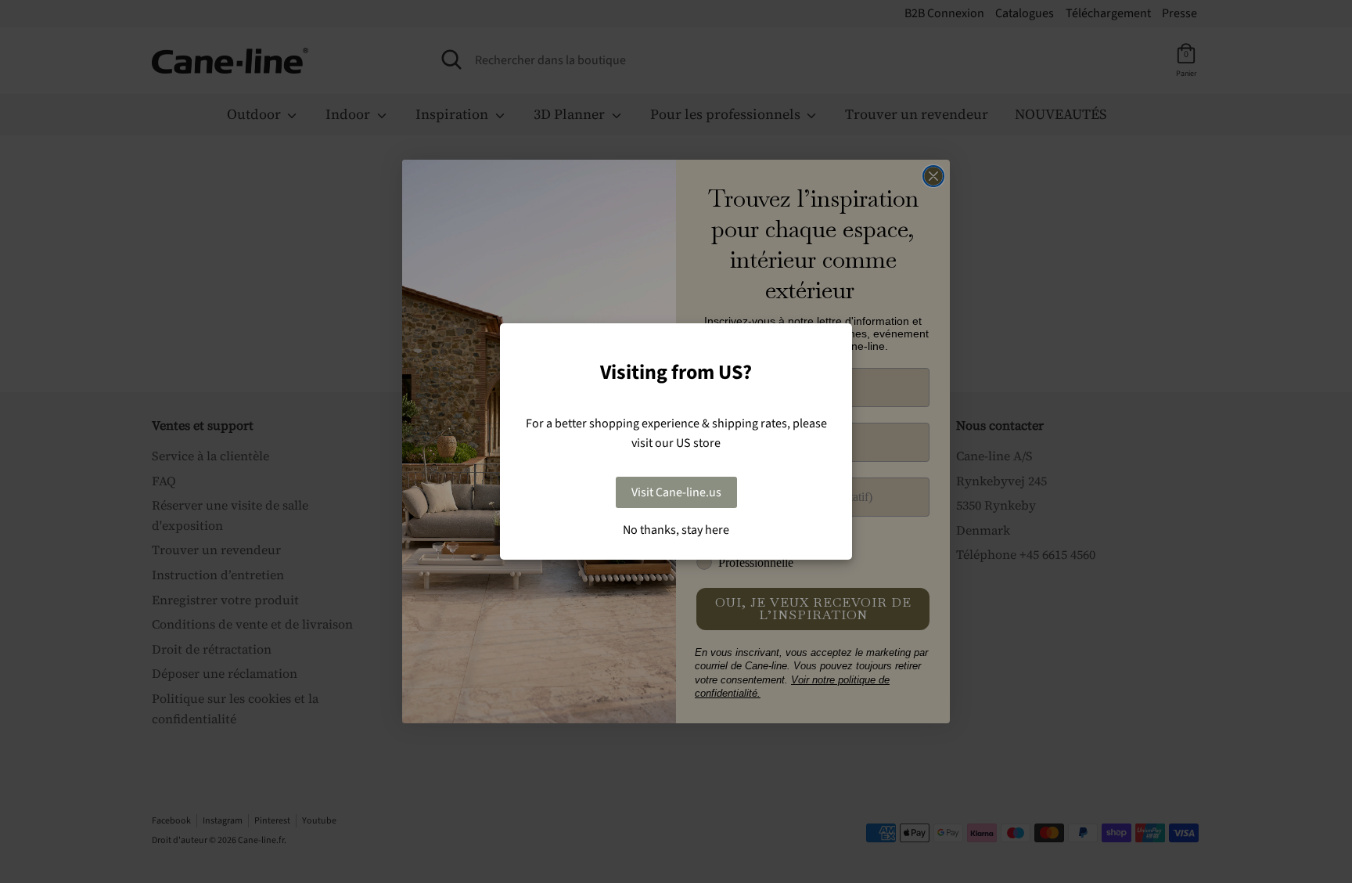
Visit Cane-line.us (676, 492)
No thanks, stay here (676, 530)
